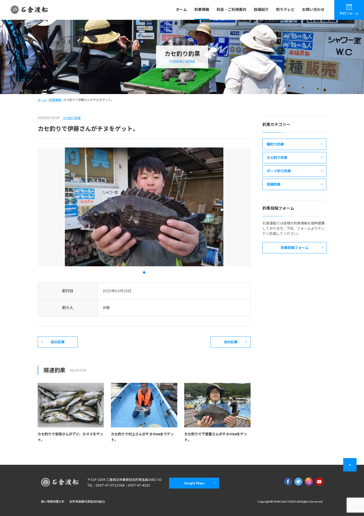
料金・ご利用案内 (231, 9)
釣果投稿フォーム (295, 248)
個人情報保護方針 (53, 501)
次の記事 (230, 342)
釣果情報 (201, 9)
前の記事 (58, 342)
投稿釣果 (274, 184)
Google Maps (194, 483)
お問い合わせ (313, 9)
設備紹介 (261, 9)
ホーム (181, 9)
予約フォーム (349, 13)
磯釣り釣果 (275, 144)
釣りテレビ (285, 9)
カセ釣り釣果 (72, 118)
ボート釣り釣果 (279, 171)
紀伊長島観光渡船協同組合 (87, 501)
